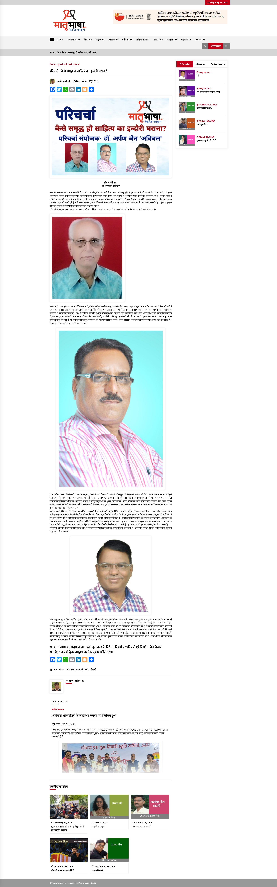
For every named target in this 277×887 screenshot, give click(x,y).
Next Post (57, 701)
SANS (93, 882)
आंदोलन (156, 39)
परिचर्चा (76, 64)
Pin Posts (200, 39)
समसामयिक (72, 39)
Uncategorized (58, 64)
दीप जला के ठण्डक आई (142, 826)
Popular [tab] (185, 64)
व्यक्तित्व (111, 39)
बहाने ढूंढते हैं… (202, 124)
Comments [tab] (219, 64)
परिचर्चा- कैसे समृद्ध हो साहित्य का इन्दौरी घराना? (78, 71)
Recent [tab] (201, 64)
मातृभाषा (184, 39)
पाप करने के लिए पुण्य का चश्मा (208, 91)
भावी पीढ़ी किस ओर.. (204, 108)
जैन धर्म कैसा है (97, 870)
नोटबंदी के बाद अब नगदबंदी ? (62, 870)
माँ (198, 75)
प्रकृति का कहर (98, 826)
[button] (205, 46)
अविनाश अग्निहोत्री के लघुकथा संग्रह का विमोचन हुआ (84, 715)
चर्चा (70, 64)
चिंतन (86, 39)
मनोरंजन (125, 39)
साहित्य (98, 39)
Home (60, 39)
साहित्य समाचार (142, 39)
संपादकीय (170, 39)
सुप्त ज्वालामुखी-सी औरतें (206, 140)
